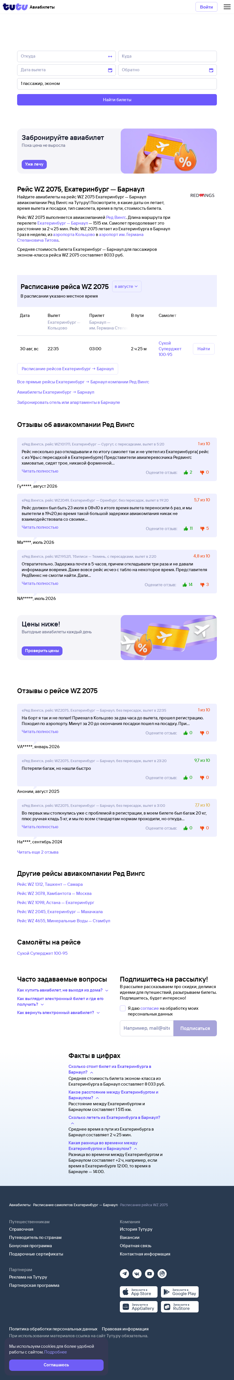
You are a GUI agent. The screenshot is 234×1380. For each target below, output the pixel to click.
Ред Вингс (116, 217)
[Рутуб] (162, 1272)
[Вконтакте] (137, 1272)
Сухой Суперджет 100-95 (42, 953)
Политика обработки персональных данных (53, 1329)
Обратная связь (136, 1245)
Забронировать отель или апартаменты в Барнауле (68, 402)
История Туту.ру (136, 1229)
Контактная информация (145, 1254)
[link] (34, 164)
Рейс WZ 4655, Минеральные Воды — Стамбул (63, 920)
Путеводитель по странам (35, 1237)
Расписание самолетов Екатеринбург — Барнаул (75, 1204)
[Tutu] (15, 7)
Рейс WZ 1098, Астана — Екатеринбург (55, 902)
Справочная (21, 1229)
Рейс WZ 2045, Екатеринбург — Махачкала (60, 911)
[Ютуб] (149, 1272)
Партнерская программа (34, 1285)
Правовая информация (125, 1329)
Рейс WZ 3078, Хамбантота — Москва (54, 893)
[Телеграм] (124, 1272)
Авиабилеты (20, 1204)
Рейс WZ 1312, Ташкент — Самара (50, 884)
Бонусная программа (30, 1245)
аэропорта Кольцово (74, 234)
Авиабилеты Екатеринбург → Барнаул (55, 392)
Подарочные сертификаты (36, 1254)
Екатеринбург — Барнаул (62, 223)
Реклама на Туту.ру (28, 1277)
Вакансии (130, 1237)
